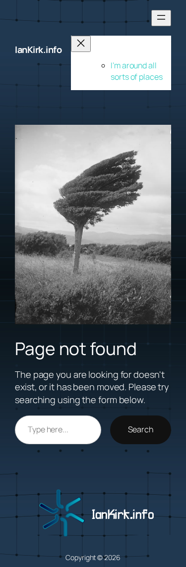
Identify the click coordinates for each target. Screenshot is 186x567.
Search (140, 429)
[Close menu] (81, 44)
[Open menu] (161, 18)
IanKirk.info (38, 49)
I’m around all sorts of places (137, 71)
